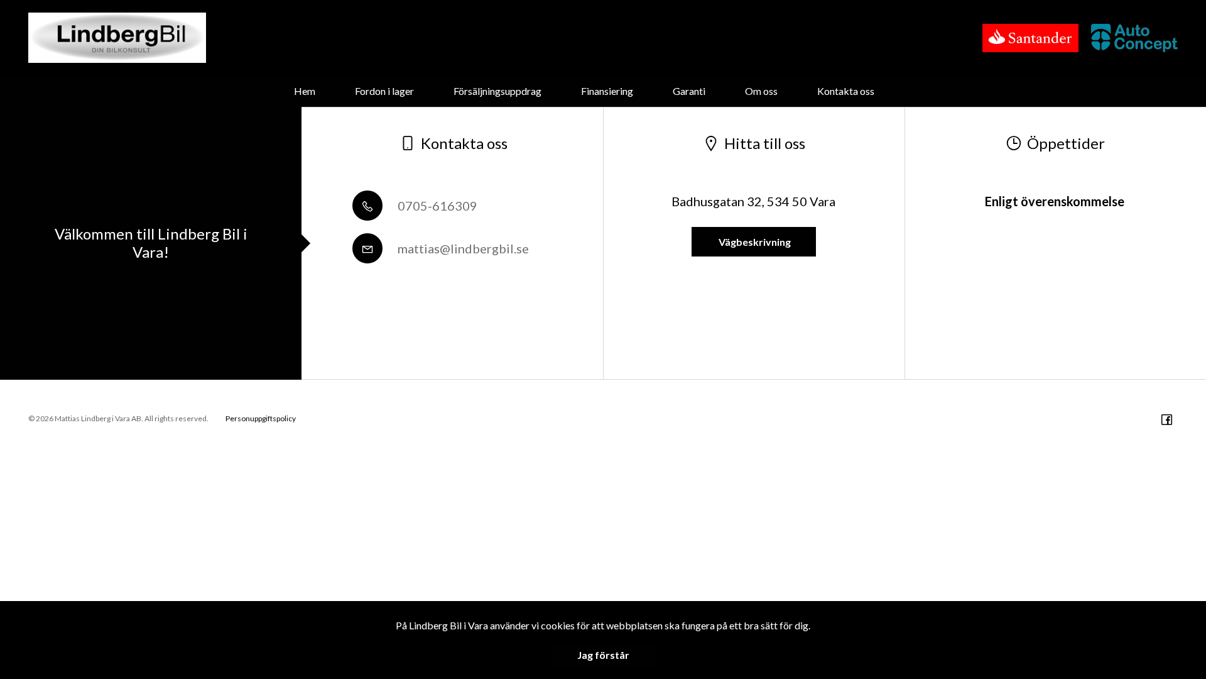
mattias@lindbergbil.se (462, 248)
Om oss (761, 91)
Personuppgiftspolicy (260, 418)
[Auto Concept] (1134, 38)
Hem (304, 91)
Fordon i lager (384, 91)
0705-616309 (436, 205)
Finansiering (607, 91)
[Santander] (1030, 38)
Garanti (689, 91)
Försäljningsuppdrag (497, 91)
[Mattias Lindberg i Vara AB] (117, 38)
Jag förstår (603, 655)
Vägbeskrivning (754, 242)
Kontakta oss (845, 91)
